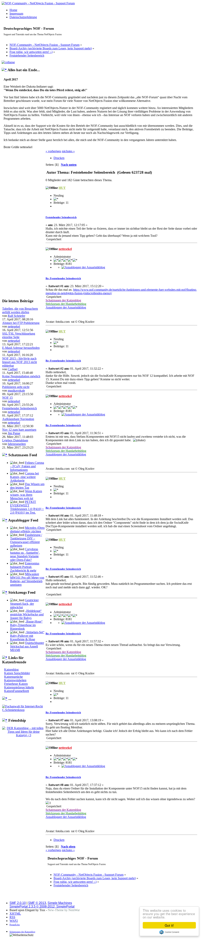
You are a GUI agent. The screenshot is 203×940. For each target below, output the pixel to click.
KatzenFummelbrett (16, 691)
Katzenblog (11, 669)
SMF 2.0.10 (18, 903)
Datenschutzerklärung (23, 17)
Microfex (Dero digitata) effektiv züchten (27, 529)
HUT (62, 187)
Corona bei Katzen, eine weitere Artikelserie (24, 477)
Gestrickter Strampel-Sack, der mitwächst (24, 603)
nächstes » (68, 151)
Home (13, 10)
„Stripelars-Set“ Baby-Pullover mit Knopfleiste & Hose (27, 635)
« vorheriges (53, 151)
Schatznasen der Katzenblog (22, 932)
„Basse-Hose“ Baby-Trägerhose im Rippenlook (26, 625)
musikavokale (16, 390)
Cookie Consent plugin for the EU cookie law (169, 932)
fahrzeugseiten (17, 444)
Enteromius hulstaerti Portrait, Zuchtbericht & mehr (24, 567)
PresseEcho (15, 924)
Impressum (16, 13)
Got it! (169, 925)
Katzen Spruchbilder (17, 673)
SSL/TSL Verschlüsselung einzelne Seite (18, 335)
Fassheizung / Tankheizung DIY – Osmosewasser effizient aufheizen (26, 540)
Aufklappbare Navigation (18, 419)
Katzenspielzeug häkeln (19, 687)
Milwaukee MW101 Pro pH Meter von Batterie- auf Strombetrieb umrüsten (27, 579)
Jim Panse (14, 433)
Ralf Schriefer (16, 315)
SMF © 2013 (37, 903)
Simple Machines (60, 903)
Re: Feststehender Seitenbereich (63, 278)
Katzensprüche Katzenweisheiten (15, 678)
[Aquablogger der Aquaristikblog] (83, 267)
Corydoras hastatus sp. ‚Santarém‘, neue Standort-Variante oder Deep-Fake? (25, 554)
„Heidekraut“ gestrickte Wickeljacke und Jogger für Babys (27, 614)
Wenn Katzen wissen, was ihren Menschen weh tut (26, 494)
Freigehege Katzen (16, 683)
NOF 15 (7, 397)
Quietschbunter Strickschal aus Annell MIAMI (27, 646)
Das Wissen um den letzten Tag (27, 485)
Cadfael (12, 369)
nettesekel (14, 326)
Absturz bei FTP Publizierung (20, 323)
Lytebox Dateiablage (15, 440)
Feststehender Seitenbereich (19, 408)
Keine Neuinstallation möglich (21, 376)
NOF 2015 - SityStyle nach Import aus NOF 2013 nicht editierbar (19, 362)
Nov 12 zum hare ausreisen (19, 429)
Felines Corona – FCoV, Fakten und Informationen (27, 466)
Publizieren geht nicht (15, 387)
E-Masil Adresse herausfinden (21, 347)
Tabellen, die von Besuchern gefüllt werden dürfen (20, 310)
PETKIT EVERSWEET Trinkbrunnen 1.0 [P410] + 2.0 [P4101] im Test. (27, 507)
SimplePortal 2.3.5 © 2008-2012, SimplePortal (42, 906)
